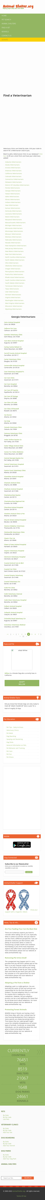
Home (4, 15)
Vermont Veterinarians (13, 295)
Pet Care (9, 751)
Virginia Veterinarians (12, 297)
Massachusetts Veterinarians (15, 223)
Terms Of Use (21, 1196)
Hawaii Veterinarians (12, 194)
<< (7, 634)
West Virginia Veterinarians (14, 303)
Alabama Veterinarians (13, 162)
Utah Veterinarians (11, 292)
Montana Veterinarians (13, 237)
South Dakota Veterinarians (14, 283)
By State (6, 1115)
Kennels (5, 31)
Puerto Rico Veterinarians (14, 274)
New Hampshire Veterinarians (15, 246)
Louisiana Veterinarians (13, 214)
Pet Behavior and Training (15, 748)
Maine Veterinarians (12, 217)
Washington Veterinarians (14, 300)
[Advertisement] (22, 65)
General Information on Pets (16, 745)
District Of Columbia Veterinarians (17, 185)
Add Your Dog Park (9, 1159)
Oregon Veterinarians (12, 269)
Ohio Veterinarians (11, 263)
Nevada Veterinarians (12, 243)
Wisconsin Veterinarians (13, 306)
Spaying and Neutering (14, 739)
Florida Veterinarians (12, 188)
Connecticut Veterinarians (14, 179)
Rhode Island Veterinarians (14, 277)
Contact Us (6, 35)
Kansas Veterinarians (12, 208)
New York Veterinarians (13, 254)
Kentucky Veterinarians (13, 211)
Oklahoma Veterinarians (13, 266)
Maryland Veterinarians (13, 220)
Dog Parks (9, 742)
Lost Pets (6, 1119)
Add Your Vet (7, 1132)
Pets (3, 1111)
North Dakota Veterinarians (14, 260)
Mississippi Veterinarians (14, 231)
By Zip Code (7, 1117)
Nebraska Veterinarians (13, 240)
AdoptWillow (22, 683)
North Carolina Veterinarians (15, 257)
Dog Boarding (11, 736)
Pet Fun (9, 754)
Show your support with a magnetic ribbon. (21, 911)
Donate (5, 39)
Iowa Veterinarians (11, 205)
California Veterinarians (13, 173)
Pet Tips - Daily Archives (14, 727)
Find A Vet (6, 27)
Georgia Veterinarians (13, 191)
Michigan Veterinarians (13, 225)
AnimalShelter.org (18, 1191)
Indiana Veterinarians (12, 202)
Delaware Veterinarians (13, 182)
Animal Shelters (9, 23)
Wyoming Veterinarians (13, 309)
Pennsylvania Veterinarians (14, 272)
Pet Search (6, 19)
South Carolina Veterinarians (15, 280)
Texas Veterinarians (12, 289)
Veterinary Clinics (12, 730)
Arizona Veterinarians (12, 168)
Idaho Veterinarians (12, 197)
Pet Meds (9, 733)
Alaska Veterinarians (12, 165)
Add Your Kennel (9, 1146)
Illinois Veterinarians (12, 199)
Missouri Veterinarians (13, 234)
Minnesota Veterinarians (13, 228)
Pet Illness (10, 757)
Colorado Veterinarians (13, 176)
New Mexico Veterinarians (14, 251)
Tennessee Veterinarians (14, 286)
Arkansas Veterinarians (13, 171)
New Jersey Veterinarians (14, 248)
